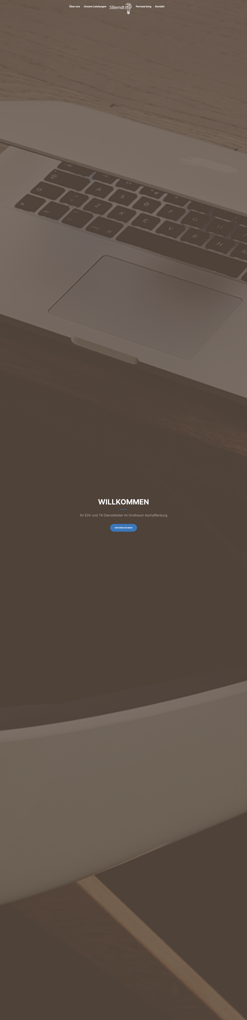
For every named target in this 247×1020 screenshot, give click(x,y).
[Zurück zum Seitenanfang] (121, 8)
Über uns (74, 6)
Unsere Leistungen (95, 6)
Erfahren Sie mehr (123, 528)
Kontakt (159, 6)
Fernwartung (143, 6)
